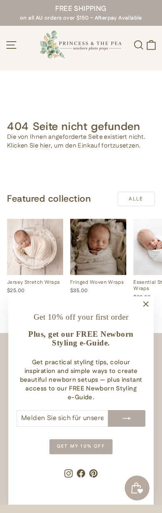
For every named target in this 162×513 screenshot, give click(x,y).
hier (45, 145)
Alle (136, 199)
